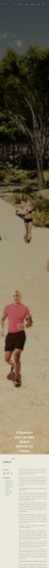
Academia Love (9, 480)
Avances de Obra (9, 482)
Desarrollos (19, 4)
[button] (4, 473)
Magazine (32, 4)
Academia (26, 4)
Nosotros (38, 4)
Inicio (14, 4)
